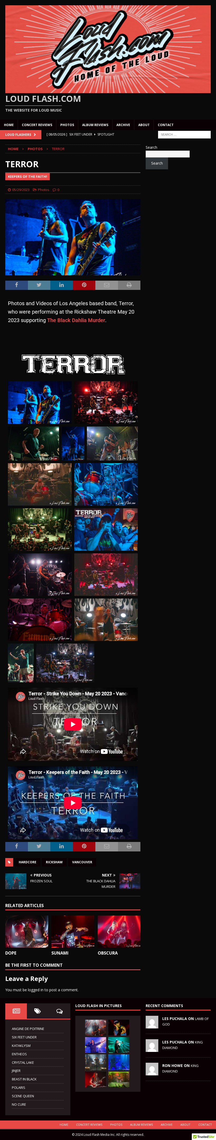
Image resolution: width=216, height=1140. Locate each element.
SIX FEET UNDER (24, 1037)
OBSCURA (108, 953)
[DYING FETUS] (118, 1080)
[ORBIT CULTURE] (95, 1062)
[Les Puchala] (152, 1025)
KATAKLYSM (21, 1045)
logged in (35, 989)
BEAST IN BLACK (24, 1079)
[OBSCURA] (119, 932)
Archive (123, 125)
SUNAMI (59, 953)
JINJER (16, 1070)
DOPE (10, 953)
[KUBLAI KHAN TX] (118, 1028)
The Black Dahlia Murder (76, 320)
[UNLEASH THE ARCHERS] (95, 1045)
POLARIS (18, 1087)
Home (9, 125)
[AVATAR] (118, 1045)
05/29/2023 (21, 189)
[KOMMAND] (95, 1080)
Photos (67, 125)
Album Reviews (95, 125)
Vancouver (82, 862)
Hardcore (27, 862)
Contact (166, 125)
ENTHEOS (19, 1054)
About (144, 125)
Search (151, 147)
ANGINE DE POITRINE (28, 1028)
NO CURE (19, 1104)
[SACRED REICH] (95, 1028)
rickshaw (54, 862)
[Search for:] (184, 134)
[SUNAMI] (72, 932)
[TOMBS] (118, 1062)
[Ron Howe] (152, 1072)
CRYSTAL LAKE (23, 1062)
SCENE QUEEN (23, 1096)
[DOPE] (26, 932)
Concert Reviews (37, 125)
